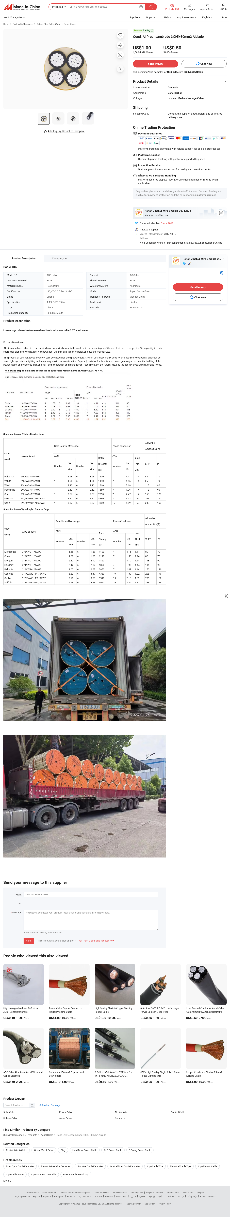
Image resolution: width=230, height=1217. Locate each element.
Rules (224, 17)
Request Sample (193, 71)
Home (6, 24)
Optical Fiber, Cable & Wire (48, 24)
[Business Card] (221, 272)
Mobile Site (188, 1192)
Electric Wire (121, 1112)
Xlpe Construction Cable (43, 1174)
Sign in (223, 8)
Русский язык (85, 1196)
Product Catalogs (50, 1105)
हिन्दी (160, 1196)
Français (71, 1196)
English (36, 1196)
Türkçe (181, 1196)
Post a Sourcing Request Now (96, 940)
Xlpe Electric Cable (207, 1166)
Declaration (150, 1203)
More (6, 1180)
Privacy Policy (165, 1203)
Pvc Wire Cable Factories (90, 1166)
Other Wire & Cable (44, 1150)
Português (59, 1196)
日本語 (152, 1196)
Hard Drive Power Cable (84, 1150)
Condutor (120, 1118)
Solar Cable (9, 1112)
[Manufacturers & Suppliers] (21, 6)
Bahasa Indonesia (208, 1196)
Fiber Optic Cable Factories (20, 1166)
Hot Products (32, 1192)
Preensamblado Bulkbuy (76, 1174)
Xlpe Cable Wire (155, 1166)
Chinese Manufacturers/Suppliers (75, 1192)
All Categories (15, 17)
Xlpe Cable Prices (15, 1174)
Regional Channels (154, 1192)
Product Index (173, 1192)
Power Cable (69, 24)
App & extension (185, 17)
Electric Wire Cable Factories (55, 1166)
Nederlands (121, 1196)
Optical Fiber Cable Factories (125, 1166)
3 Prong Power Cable (140, 1150)
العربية (133, 1196)
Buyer (149, 17)
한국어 (142, 1196)
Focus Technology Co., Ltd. (93, 1203)
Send (28, 940)
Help (166, 17)
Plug (63, 1150)
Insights (200, 1192)
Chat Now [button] (206, 63)
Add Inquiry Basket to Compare (66, 131)
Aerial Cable (65, 1118)
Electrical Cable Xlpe (180, 1166)
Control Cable (178, 1112)
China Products (49, 1192)
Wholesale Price (119, 1192)
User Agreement (134, 1203)
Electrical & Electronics (23, 24)
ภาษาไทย (170, 1196)
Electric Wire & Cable (16, 1150)
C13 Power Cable (113, 1150)
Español (47, 1196)
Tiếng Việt (192, 1196)
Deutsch (109, 1196)
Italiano (98, 1196)
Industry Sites (136, 1192)
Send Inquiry (155, 63)
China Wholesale (101, 1192)
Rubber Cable (10, 1118)
